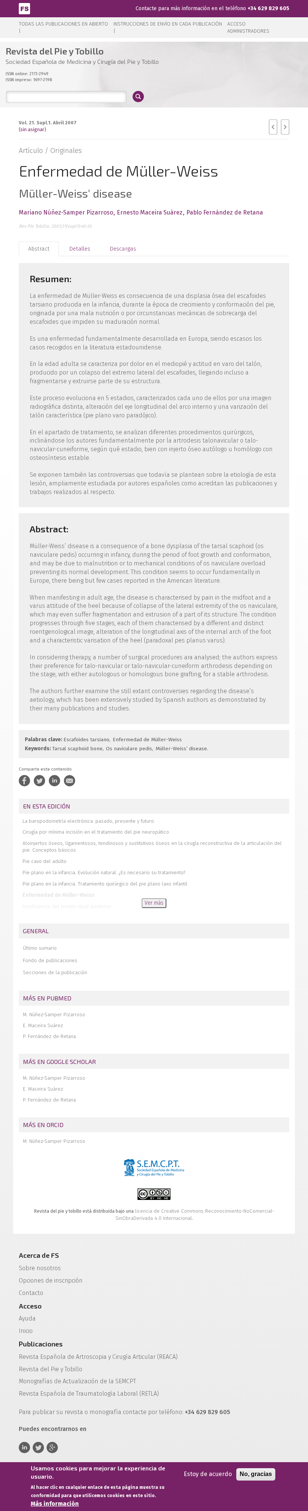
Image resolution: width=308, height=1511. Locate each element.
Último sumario (40, 948)
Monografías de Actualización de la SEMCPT (77, 1381)
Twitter (38, 1447)
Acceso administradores (248, 27)
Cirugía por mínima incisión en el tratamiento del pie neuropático (96, 832)
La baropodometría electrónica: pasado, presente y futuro (88, 821)
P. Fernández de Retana (49, 1036)
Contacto (31, 1292)
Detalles (79, 248)
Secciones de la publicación (55, 972)
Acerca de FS (39, 1255)
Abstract (39, 248)
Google (52, 1447)
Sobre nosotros (40, 1268)
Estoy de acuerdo (208, 1474)
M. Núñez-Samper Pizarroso (54, 1014)
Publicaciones (41, 1344)
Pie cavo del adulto (44, 861)
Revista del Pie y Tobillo (50, 1369)
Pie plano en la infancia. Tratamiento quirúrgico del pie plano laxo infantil (105, 884)
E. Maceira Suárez (43, 1025)
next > (285, 126)
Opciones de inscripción (51, 1280)
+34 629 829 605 (268, 8)
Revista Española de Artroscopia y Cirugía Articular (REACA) (98, 1356)
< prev (273, 126)
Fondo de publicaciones (50, 960)
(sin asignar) (32, 129)
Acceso (30, 1306)
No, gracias (256, 1474)
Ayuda (27, 1318)
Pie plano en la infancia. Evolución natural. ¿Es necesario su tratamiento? (104, 872)
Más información (55, 1503)
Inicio (26, 1330)
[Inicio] (24, 8)
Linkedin (24, 1447)
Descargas (123, 248)
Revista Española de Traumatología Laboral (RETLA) (89, 1393)
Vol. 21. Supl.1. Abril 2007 (48, 122)
